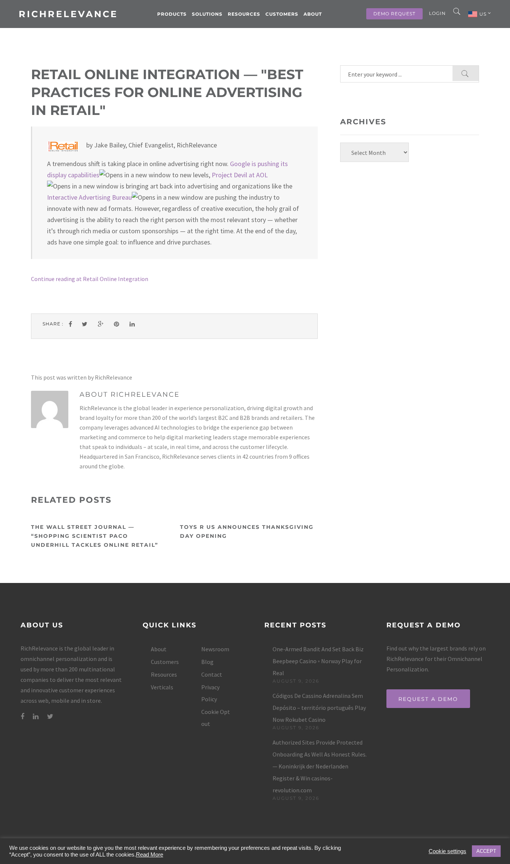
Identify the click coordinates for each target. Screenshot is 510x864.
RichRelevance (68, 14)
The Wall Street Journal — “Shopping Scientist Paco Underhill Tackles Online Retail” (94, 536)
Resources (244, 14)
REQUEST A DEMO (428, 699)
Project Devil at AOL (240, 175)
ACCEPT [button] (486, 851)
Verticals (162, 687)
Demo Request (394, 13)
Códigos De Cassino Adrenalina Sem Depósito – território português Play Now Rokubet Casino (319, 707)
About (313, 14)
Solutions (207, 14)
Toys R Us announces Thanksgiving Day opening (247, 531)
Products (172, 14)
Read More (149, 855)
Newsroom (215, 649)
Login (437, 13)
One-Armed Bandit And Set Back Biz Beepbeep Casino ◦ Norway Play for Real (318, 661)
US (483, 14)
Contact (211, 674)
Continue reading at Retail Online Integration (89, 279)
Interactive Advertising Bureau (89, 197)
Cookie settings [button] (447, 851)
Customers (281, 14)
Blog (207, 661)
